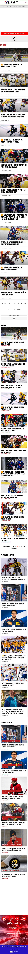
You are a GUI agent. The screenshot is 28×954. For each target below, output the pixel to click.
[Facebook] (4, 919)
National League (11, 741)
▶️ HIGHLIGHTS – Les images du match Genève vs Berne (11, 268)
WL (8, 6)
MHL (11, 6)
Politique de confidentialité (14, 937)
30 (14, 309)
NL (3, 6)
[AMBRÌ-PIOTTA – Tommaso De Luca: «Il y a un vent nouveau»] (14, 618)
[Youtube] (24, 919)
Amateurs (15, 6)
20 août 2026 (5, 878)
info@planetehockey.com (14, 935)
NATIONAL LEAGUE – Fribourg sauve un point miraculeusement (14, 166)
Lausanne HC (4, 791)
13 (18, 303)
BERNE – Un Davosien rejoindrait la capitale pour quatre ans (13, 243)
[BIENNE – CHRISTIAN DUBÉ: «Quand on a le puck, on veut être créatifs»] (14, 837)
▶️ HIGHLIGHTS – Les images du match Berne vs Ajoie (11, 65)
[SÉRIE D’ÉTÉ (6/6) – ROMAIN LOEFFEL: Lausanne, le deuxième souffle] (14, 786)
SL (5, 6)
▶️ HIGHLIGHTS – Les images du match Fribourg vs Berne (11, 141)
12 (14, 303)
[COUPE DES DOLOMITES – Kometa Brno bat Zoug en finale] (14, 672)
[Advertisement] (14, 20)
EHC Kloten (4, 741)
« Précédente (6, 546)
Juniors (19, 6)
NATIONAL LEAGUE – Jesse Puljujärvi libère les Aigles (13, 293)
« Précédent (4, 303)
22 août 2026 (5, 800)
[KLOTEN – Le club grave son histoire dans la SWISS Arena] (14, 592)
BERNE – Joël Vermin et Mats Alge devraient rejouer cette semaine (13, 115)
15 (25, 303)
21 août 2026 (5, 826)
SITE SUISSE (17, 741)
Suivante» (14, 548)
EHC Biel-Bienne (5, 844)
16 (8, 309)
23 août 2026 (5, 715)
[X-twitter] (17, 919)
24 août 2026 (5, 581)
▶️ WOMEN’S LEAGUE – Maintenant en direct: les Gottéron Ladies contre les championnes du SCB (14, 217)
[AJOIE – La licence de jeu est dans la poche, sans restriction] (14, 863)
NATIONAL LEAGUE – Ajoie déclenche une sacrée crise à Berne (13, 90)
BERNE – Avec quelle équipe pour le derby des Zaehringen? (13, 191)
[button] (26, 2)
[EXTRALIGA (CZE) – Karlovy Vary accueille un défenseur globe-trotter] (14, 567)
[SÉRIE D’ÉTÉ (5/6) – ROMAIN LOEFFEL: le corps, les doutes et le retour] (14, 812)
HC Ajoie (3, 870)
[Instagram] (11, 919)
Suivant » (19, 309)
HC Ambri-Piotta (5, 765)
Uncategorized (4, 767)
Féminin (23, 6)
